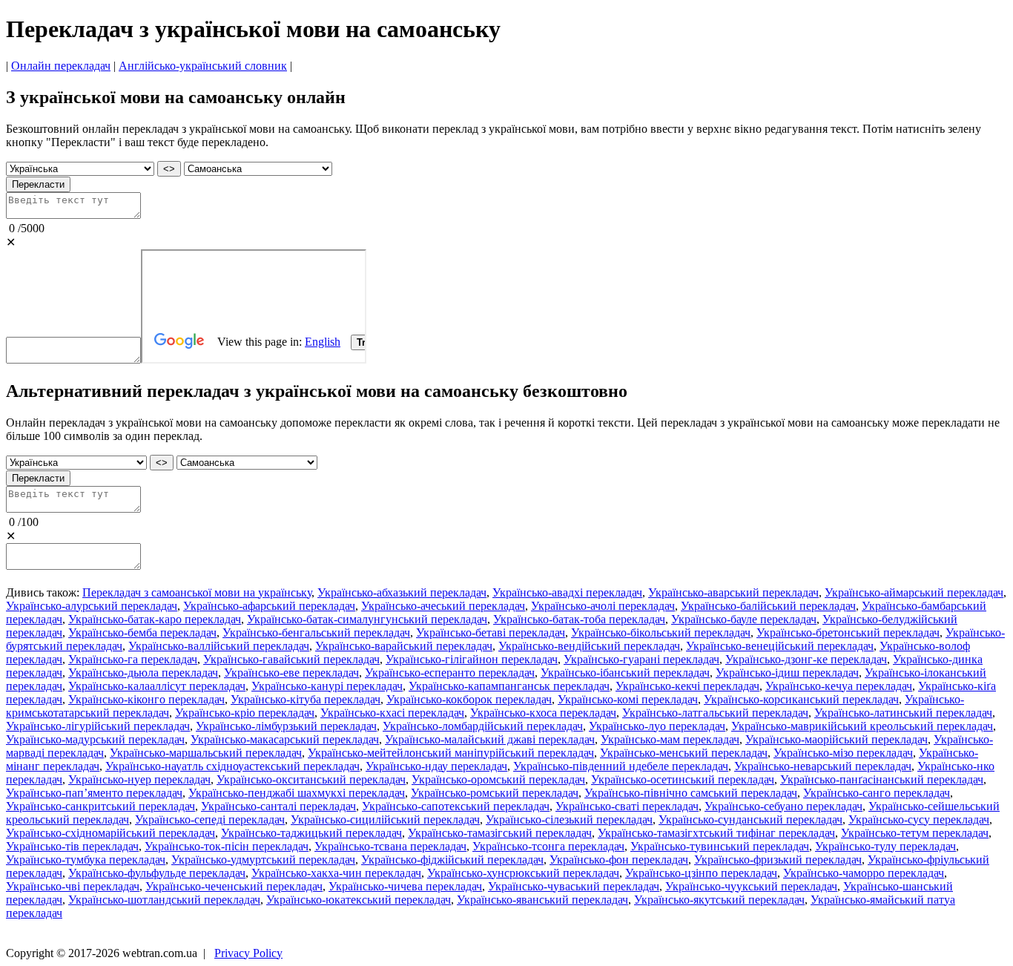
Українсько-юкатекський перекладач (358, 899)
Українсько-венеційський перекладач (780, 646)
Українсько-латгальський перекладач (715, 712)
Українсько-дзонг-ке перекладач (806, 659)
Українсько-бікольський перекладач (660, 632)
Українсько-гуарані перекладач (641, 659)
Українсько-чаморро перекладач (863, 873)
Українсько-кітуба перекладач (305, 699)
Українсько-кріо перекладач (244, 712)
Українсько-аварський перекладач (733, 592)
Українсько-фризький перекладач (778, 859)
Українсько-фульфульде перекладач (156, 873)
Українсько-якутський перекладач (719, 899)
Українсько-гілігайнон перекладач (472, 659)
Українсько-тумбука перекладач (85, 859)
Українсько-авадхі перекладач (567, 592)
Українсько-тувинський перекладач (719, 846)
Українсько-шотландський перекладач (164, 899)
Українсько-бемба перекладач (142, 632)
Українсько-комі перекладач (628, 699)
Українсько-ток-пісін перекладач (226, 846)
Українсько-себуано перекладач (783, 806)
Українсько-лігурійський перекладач (98, 726)
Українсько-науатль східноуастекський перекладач (232, 766)
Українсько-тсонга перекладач (548, 846)
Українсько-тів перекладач (72, 846)
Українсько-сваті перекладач (627, 806)
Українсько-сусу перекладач (918, 819)
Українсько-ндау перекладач (436, 766)
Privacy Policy (248, 953)
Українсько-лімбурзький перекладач (286, 726)
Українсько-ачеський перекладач (443, 605)
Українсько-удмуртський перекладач (263, 859)
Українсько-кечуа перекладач (838, 686)
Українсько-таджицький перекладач (311, 833)
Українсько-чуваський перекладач (573, 886)
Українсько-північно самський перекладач (690, 792)
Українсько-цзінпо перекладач (701, 873)
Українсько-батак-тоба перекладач (579, 619)
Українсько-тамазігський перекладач (500, 833)
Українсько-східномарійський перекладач (110, 833)
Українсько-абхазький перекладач (401, 592)
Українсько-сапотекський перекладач (456, 806)
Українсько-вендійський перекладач (589, 646)
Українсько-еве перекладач (291, 672)
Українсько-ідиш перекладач (787, 672)
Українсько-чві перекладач (72, 886)
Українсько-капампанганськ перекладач (509, 686)
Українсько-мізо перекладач (843, 752)
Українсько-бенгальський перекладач (316, 632)
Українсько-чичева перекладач (405, 886)
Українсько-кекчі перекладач (687, 686)
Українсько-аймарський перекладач (914, 592)
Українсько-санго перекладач (876, 792)
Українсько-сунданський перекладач (750, 819)
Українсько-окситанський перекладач (311, 779)
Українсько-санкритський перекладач (100, 806)
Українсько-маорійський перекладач (836, 739)
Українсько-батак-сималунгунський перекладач (367, 619)
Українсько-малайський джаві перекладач (490, 739)
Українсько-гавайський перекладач (291, 659)
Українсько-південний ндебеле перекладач (620, 766)
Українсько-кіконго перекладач (146, 699)
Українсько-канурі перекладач (327, 686)
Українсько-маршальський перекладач (206, 752)
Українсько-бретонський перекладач (848, 632)
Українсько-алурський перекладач (91, 605)
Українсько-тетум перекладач (915, 833)
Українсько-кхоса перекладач (543, 712)
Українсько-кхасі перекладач (392, 712)
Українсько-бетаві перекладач (490, 632)
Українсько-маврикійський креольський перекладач (862, 726)
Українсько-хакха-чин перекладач (336, 873)
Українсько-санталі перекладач (278, 806)
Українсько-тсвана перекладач (390, 846)
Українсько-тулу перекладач (885, 846)
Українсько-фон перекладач (619, 859)
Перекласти (38, 184)
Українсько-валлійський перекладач (218, 646)
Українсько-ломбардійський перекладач (483, 726)
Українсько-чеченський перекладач (234, 886)
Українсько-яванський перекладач (542, 899)
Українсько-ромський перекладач (494, 792)
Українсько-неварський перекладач (822, 766)
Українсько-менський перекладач (684, 752)
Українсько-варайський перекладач (403, 646)
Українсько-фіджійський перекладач (452, 859)
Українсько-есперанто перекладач (450, 672)
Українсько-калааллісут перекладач (156, 686)
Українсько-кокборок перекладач (469, 699)
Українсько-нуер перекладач (139, 779)
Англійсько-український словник (203, 65)
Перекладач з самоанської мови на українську (196, 592)
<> (169, 168)
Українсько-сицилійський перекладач (385, 819)
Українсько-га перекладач (132, 659)
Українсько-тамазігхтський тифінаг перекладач (716, 833)
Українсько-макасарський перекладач (285, 739)
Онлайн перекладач (60, 65)
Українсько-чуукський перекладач (751, 886)
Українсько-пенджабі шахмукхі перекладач (296, 792)
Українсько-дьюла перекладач (143, 672)
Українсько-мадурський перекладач (95, 739)
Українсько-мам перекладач (670, 739)
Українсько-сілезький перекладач (569, 819)
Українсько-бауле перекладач (743, 619)
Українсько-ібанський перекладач (625, 672)
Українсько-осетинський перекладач (682, 779)
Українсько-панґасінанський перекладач (881, 779)
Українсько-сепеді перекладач (210, 819)
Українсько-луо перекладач (657, 726)
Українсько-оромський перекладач (498, 779)
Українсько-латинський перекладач (903, 712)
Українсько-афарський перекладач (269, 605)
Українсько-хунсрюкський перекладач (523, 873)
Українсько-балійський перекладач (768, 605)
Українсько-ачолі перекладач (603, 605)
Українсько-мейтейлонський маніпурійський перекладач (451, 752)
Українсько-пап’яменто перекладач (94, 792)
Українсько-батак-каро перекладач (154, 619)
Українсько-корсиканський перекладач (801, 699)
